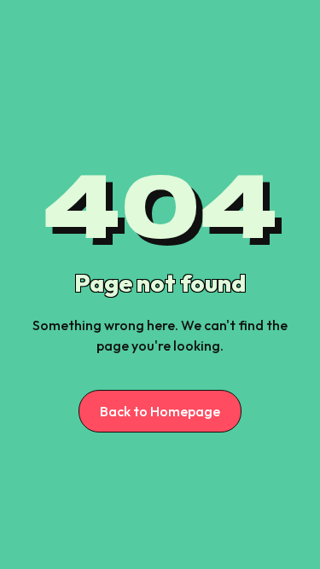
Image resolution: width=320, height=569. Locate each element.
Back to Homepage (160, 411)
